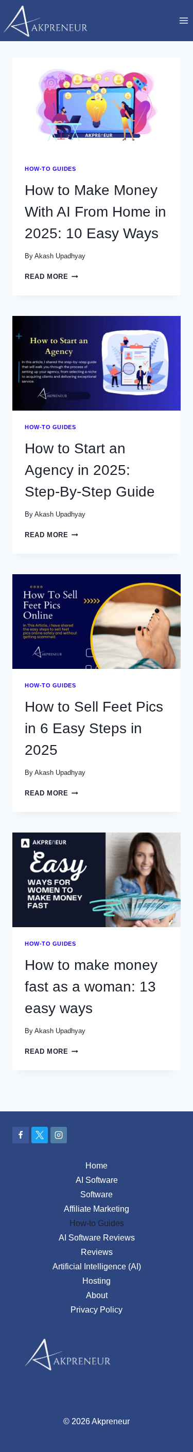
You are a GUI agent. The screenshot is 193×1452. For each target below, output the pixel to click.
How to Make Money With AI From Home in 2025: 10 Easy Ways (95, 211)
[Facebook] (20, 1135)
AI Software (97, 1180)
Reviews (97, 1252)
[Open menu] (183, 20)
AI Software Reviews (97, 1237)
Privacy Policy (96, 1309)
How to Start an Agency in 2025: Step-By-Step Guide (90, 470)
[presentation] (96, 105)
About (97, 1295)
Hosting (96, 1281)
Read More (51, 276)
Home (96, 1165)
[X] (39, 1135)
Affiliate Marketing (96, 1209)
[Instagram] (58, 1135)
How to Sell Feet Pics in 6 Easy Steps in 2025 (94, 728)
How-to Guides (50, 169)
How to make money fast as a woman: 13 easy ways (91, 986)
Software (96, 1194)
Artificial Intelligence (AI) (96, 1266)
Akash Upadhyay (59, 256)
